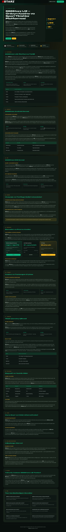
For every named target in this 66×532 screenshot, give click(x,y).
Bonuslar (61, 55)
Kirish (14, 38)
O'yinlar (61, 56)
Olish (13, 254)
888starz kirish (52, 1)
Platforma (61, 50)
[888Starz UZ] (8, 2)
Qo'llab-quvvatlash (61, 61)
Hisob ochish (60, 1)
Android (61, 51)
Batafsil (30, 254)
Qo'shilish (48, 254)
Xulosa (61, 62)
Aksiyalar (8, 38)
